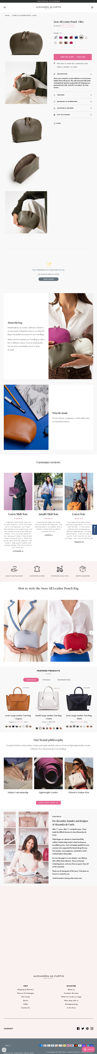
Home (7, 15)
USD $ (7, 1045)
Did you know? (63, 114)
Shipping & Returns (65, 108)
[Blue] (76, 37)
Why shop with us (71, 1000)
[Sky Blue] (56, 37)
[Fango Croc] (61, 42)
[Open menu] (6, 7)
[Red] (71, 37)
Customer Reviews (71, 993)
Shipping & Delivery (26, 989)
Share (58, 123)
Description (62, 74)
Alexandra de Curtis (55, 1052)
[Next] (91, 633)
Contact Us (25, 1008)
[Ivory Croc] (56, 42)
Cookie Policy (18, 1053)
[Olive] (81, 37)
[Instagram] (92, 1028)
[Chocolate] (66, 42)
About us (71, 989)
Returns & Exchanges (25, 993)
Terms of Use (8, 1053)
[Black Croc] (66, 37)
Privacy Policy (29, 1053)
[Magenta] (61, 37)
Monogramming (71, 1004)
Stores (25, 1000)
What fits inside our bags (71, 997)
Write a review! (48, 279)
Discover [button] (71, 986)
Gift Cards (25, 997)
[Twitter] (82, 1028)
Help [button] (25, 986)
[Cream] (87, 37)
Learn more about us (48, 803)
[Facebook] (78, 1028)
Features (60, 95)
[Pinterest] (87, 1028)
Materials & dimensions (67, 101)
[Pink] (71, 42)
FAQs (25, 1004)
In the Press (71, 1008)
